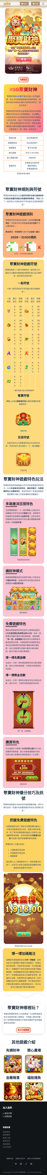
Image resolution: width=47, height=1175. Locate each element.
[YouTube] (31, 1164)
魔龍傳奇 (6, 1132)
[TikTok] (26, 1164)
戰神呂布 (6, 1141)
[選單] (43, 4)
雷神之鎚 (6, 1138)
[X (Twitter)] (21, 1164)
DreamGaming (35, 1172)
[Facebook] (16, 1164)
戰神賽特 (6, 1135)
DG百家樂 (7, 1147)
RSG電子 (20, 96)
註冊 (36, 4)
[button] (23, 80)
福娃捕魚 (6, 1144)
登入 (25, 4)
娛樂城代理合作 (20, 1158)
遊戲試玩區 (10, 1158)
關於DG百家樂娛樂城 (33, 1158)
